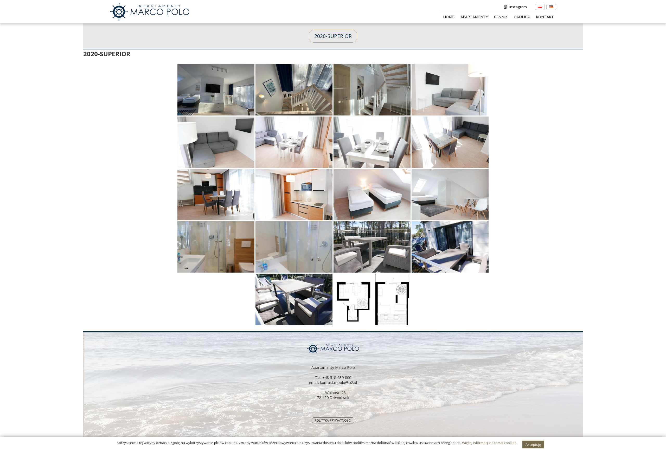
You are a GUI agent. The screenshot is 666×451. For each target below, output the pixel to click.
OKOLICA (522, 16)
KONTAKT (545, 16)
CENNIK (501, 16)
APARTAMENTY (474, 16)
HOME (448, 16)
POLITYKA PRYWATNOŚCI (333, 420)
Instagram (518, 6)
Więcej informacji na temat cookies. (489, 442)
